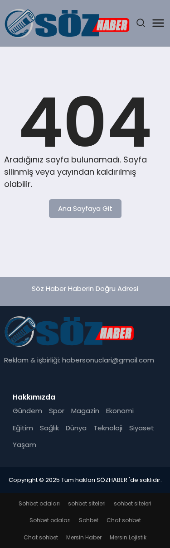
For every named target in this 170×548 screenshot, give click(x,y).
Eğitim (23, 428)
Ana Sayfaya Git (85, 208)
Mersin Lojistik (128, 537)
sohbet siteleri (87, 503)
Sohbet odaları (39, 503)
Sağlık (49, 428)
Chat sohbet (124, 520)
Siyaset (141, 428)
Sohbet (88, 520)
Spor (56, 410)
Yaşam (24, 444)
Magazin (85, 410)
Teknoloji (107, 428)
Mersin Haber (84, 537)
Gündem (27, 410)
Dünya (76, 428)
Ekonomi (120, 410)
